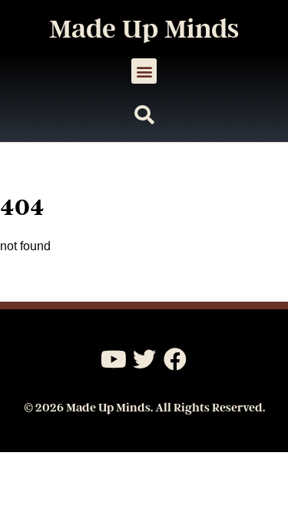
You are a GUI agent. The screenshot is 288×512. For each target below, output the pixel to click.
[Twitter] (144, 359)
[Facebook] (175, 359)
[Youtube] (113, 359)
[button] (144, 71)
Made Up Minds (144, 29)
